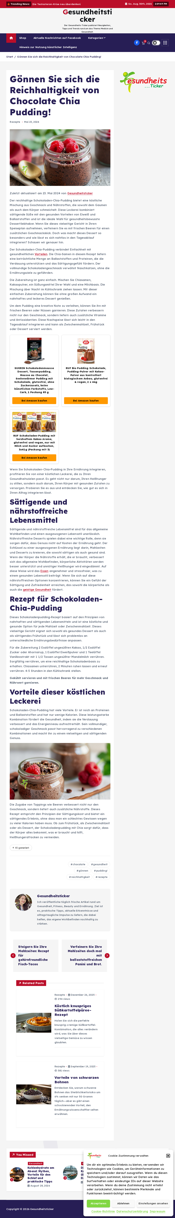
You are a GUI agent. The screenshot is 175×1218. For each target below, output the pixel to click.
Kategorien (95, 41)
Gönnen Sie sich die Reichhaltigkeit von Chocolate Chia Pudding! (59, 60)
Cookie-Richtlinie (103, 1211)
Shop (22, 41)
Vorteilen (41, 258)
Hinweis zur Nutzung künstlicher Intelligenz (48, 51)
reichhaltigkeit (80, 881)
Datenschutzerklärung (132, 1211)
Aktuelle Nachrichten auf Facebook (57, 41)
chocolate (79, 868)
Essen (45, 575)
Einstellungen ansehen (153, 1203)
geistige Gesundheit (37, 593)
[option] (34, 1173)
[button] (168, 1155)
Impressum (157, 1211)
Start (9, 60)
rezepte (102, 881)
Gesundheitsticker (80, 197)
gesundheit (100, 868)
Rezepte (15, 125)
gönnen (83, 874)
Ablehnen (123, 1203)
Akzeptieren (98, 1203)
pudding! (101, 874)
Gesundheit (35, 1167)
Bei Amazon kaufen (34, 404)
